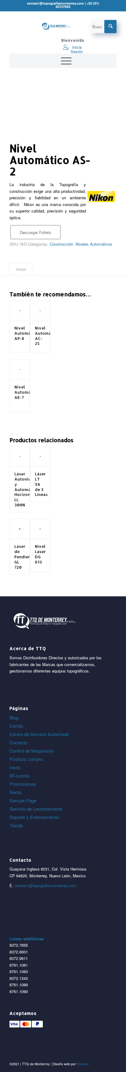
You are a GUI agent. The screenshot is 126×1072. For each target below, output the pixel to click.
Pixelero (83, 1063)
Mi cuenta (19, 775)
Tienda (16, 825)
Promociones (22, 784)
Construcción (61, 244)
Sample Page (22, 800)
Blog (13, 717)
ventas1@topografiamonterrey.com (45, 885)
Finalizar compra (26, 759)
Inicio (14, 767)
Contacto (18, 742)
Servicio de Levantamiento (35, 808)
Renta (15, 792)
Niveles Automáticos (94, 244)
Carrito (16, 726)
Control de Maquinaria (31, 750)
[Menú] (63, 60)
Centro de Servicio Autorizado (39, 734)
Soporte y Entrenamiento (34, 817)
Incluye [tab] (21, 269)
